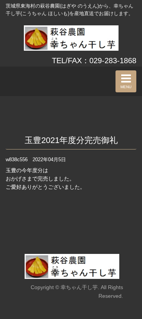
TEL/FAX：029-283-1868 (94, 60)
